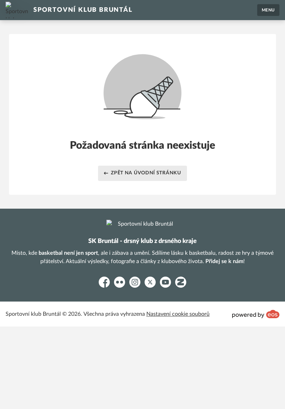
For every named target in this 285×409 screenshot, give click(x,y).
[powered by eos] (255, 314)
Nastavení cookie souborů (178, 314)
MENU (268, 10)
